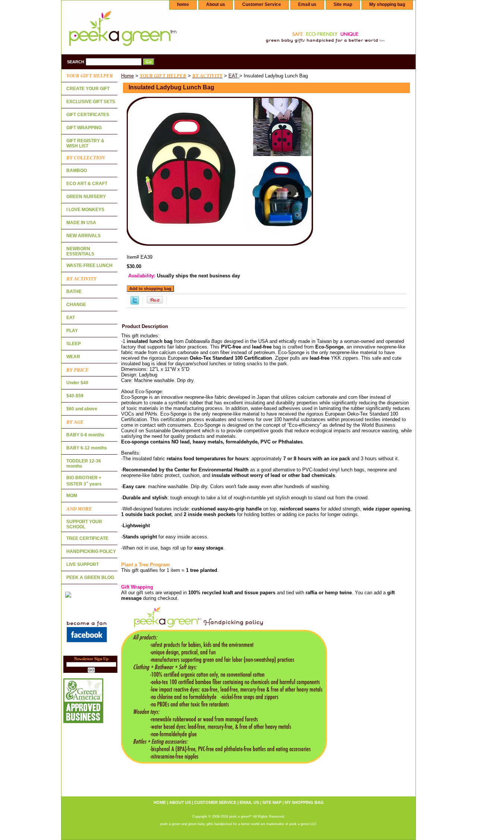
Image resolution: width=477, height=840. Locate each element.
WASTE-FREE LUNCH (89, 265)
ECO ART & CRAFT (86, 183)
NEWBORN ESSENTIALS (80, 251)
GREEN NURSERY (86, 196)
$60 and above (81, 408)
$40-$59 (74, 395)
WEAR (73, 356)
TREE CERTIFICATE (87, 538)
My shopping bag (387, 4)
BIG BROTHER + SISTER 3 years (84, 481)
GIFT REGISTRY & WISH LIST (85, 143)
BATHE (74, 291)
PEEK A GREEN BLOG (90, 577)
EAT (233, 76)
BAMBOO (76, 170)
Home (127, 76)
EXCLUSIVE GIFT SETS (90, 101)
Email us (307, 4)
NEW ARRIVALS (83, 235)
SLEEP (73, 343)
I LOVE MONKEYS (85, 209)
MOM (71, 495)
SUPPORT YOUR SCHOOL (84, 524)
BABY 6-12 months (86, 448)
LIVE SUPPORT (82, 564)
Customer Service (261, 4)
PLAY (72, 330)
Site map (343, 4)
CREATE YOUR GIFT (88, 88)
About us (215, 4)
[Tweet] (134, 303)
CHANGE (76, 304)
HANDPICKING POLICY (91, 551)
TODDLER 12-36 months (83, 463)
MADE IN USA (81, 222)
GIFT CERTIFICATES (87, 114)
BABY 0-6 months (85, 435)
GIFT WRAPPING (84, 127)
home (183, 4)
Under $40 (77, 382)
